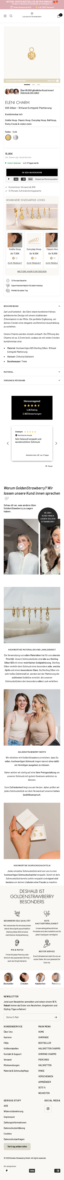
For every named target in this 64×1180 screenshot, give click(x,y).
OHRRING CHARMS (47, 1054)
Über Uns (8, 1031)
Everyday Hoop (34, 249)
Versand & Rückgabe (14, 380)
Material (9, 372)
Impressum (9, 1117)
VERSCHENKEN (45, 1076)
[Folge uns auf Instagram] (47, 1108)
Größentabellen (11, 1048)
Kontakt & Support (12, 1054)
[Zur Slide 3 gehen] (38, 84)
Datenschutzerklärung (14, 1128)
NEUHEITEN (44, 1093)
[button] (8, 443)
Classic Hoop (53, 249)
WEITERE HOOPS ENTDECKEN (32, 271)
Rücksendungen (12, 1065)
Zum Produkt (15, 263)
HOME (41, 1031)
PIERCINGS (43, 1059)
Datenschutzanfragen (14, 1139)
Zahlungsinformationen (15, 1122)
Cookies (8, 1133)
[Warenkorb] (58, 16)
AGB (6, 1105)
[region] (32, 443)
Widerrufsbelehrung (13, 1111)
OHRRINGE (43, 1037)
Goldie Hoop (15, 249)
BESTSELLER (44, 1043)
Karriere (8, 1037)
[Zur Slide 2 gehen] (33, 84)
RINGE (41, 1070)
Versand (7, 1059)
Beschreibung (11, 306)
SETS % (42, 1087)
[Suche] (11, 16)
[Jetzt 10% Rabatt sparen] (56, 1017)
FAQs (6, 1043)
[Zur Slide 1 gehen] (27, 84)
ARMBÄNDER (44, 1082)
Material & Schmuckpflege (16, 1070)
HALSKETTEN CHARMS (49, 1048)
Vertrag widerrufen (17, 1146)
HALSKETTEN (44, 1065)
